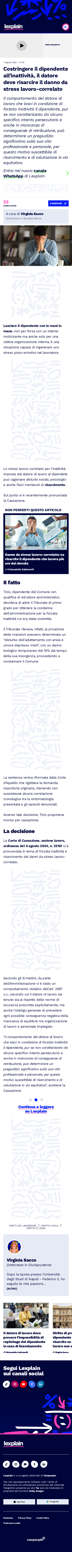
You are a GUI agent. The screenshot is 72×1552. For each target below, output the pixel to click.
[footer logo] (13, 1444)
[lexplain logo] (13, 27)
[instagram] (16, 1464)
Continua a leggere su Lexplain (36, 1109)
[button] (6, 1384)
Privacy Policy (24, 1518)
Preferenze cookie (11, 1523)
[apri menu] (66, 27)
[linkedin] (44, 1464)
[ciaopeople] (36, 1539)
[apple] (19, 1502)
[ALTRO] (12, 1288)
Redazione (8, 1518)
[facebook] (34, 1464)
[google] (53, 1502)
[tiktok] (6, 1464)
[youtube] (25, 1464)
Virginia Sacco (21, 1260)
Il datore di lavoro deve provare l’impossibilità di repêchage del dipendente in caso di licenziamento (24, 1339)
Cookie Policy (42, 1518)
